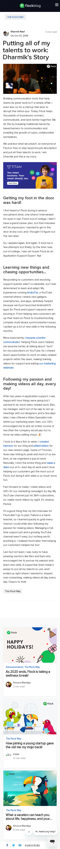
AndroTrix (32, 292)
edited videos (40, 445)
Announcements (14, 667)
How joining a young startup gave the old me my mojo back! (30, 745)
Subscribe (32, 845)
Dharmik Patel (18, 31)
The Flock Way (15, 17)
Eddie (16, 754)
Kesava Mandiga (22, 682)
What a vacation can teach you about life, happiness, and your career (28, 817)
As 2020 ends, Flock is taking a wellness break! (28, 674)
